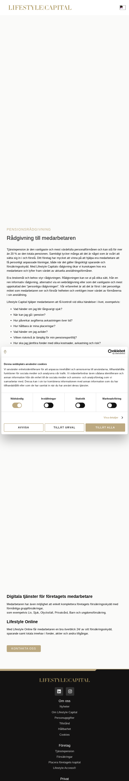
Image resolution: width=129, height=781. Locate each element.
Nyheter (65, 706)
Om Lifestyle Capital (64, 712)
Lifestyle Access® (64, 768)
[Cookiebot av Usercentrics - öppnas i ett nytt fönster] (110, 351)
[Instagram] (70, 691)
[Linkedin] (59, 691)
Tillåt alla (105, 427)
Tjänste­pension (64, 751)
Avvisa (23, 427)
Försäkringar (65, 756)
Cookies (64, 734)
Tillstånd (64, 723)
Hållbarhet (64, 729)
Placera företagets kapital (65, 762)
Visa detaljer (111, 417)
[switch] (48, 405)
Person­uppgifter (64, 717)
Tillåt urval (64, 427)
